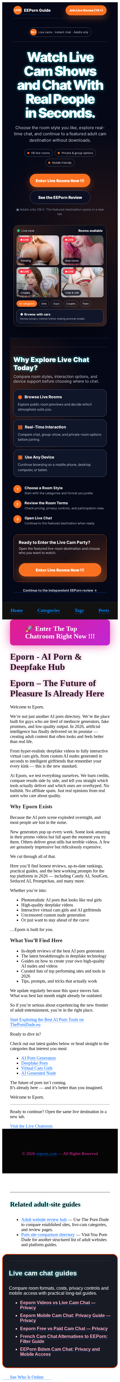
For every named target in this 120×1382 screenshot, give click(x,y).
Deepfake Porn (34, 1063)
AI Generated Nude (38, 1073)
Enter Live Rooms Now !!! (60, 180)
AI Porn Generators (38, 1058)
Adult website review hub (44, 1219)
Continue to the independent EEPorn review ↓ (60, 590)
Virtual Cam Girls (36, 1068)
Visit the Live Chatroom (31, 1126)
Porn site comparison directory (48, 1234)
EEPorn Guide (33, 10)
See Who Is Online (27, 1377)
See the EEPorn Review (60, 197)
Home (17, 610)
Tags (79, 610)
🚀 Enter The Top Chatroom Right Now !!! (60, 632)
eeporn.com (46, 1153)
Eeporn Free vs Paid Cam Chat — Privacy (64, 1328)
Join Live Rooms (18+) (86, 10)
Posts (104, 610)
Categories (48, 610)
